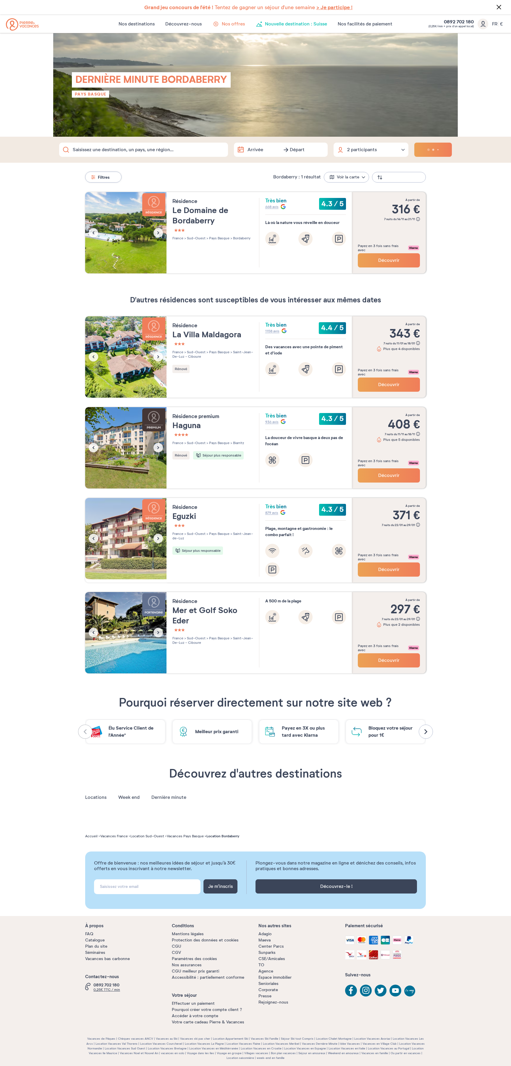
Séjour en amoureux (311, 1053)
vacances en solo (172, 1053)
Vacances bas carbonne (107, 958)
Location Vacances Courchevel (161, 1044)
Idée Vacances (350, 1044)
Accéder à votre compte (195, 1015)
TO (261, 964)
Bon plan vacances (283, 1053)
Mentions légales (188, 933)
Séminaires (95, 952)
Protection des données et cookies (205, 940)
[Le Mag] (410, 991)
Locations (95, 797)
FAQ (89, 933)
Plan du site (96, 946)
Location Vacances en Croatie (261, 1048)
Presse (264, 996)
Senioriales (268, 983)
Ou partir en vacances (406, 1053)
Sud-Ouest (196, 238)
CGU (176, 946)
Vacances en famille (374, 1053)
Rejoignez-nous (273, 1002)
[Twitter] (381, 990)
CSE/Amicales (271, 958)
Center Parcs (271, 946)
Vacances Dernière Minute (319, 1044)
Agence (265, 971)
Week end (129, 797)
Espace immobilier (275, 977)
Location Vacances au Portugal (388, 1048)
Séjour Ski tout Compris (297, 1039)
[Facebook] (351, 990)
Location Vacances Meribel (281, 1044)
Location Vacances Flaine (243, 1044)
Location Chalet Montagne (334, 1039)
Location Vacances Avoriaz (372, 1039)
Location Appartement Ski (230, 1039)
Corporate (268, 989)
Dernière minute (168, 797)
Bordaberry (241, 238)
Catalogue (95, 940)
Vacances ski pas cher (195, 1039)
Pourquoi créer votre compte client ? (207, 1009)
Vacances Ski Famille (264, 1039)
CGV (176, 952)
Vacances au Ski (166, 1039)
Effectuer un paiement (193, 1003)
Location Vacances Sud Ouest (125, 1048)
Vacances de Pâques (101, 1039)
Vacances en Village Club (380, 1044)
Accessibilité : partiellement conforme (208, 977)
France (177, 238)
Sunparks (267, 952)
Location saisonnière (240, 1058)
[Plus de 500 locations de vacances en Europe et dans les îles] (22, 24)
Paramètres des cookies (194, 958)
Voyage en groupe (229, 1053)
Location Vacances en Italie (347, 1048)
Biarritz (238, 443)
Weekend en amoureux (343, 1053)
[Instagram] (366, 990)
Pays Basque (90, 94)
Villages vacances (256, 1053)
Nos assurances (187, 964)
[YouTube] (395, 990)
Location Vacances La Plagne (204, 1044)
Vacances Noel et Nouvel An (139, 1053)
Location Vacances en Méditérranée (213, 1048)
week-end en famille (270, 1058)
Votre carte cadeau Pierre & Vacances (208, 1022)
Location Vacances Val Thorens (117, 1044)
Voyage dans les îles (200, 1053)
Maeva (264, 940)
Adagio (264, 933)
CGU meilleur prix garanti (195, 971)
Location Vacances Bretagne (167, 1048)
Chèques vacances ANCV (135, 1039)
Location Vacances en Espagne (305, 1048)
